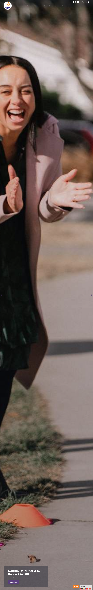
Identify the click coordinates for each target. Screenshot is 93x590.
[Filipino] (84, 588)
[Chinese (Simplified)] (90, 588)
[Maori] (81, 588)
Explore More (13, 582)
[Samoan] (87, 588)
